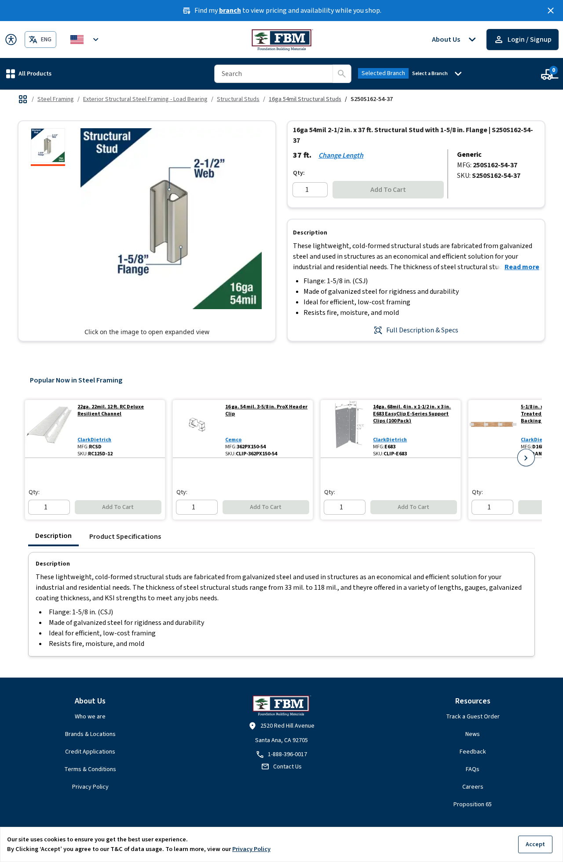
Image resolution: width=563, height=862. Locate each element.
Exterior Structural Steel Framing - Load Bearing (145, 99)
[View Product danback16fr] (492, 429)
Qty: (299, 173)
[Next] (526, 457)
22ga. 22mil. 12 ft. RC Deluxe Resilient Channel (110, 411)
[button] (28, 73)
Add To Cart (388, 190)
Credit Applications (90, 751)
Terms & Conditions (90, 769)
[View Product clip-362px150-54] (197, 429)
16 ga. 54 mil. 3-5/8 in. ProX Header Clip (266, 411)
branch (230, 10)
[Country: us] (85, 39)
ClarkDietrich (94, 440)
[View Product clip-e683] (345, 429)
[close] (551, 10)
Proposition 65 (472, 804)
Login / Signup (530, 39)
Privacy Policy (90, 787)
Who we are (90, 716)
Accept (535, 844)
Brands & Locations (90, 734)
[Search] (342, 74)
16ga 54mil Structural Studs (305, 99)
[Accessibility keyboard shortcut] (11, 39)
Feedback (473, 751)
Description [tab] (53, 536)
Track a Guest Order (473, 716)
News (472, 734)
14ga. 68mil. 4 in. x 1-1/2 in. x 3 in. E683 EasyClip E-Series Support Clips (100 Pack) (412, 414)
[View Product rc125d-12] (49, 429)
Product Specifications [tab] (125, 536)
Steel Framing (55, 99)
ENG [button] (46, 39)
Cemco (233, 440)
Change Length (340, 155)
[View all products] (23, 99)
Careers (472, 787)
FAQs (472, 769)
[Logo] (282, 39)
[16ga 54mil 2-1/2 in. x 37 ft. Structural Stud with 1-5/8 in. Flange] (48, 147)
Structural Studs (238, 99)
